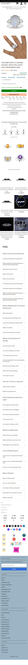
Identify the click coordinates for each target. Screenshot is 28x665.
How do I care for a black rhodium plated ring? (14, 462)
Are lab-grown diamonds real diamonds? (14, 259)
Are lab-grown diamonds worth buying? (14, 288)
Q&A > (2, 502)
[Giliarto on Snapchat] (5, 520)
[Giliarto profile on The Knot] (4, 551)
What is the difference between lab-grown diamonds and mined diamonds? (14, 264)
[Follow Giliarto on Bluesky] (14, 530)
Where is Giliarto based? (14, 478)
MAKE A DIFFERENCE (5, 626)
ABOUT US (3, 577)
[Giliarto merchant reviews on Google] (16, 545)
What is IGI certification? (14, 279)
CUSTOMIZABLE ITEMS (5, 591)
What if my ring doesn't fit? (14, 391)
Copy (24, 134)
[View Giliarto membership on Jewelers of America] (14, 536)
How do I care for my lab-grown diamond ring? (14, 456)
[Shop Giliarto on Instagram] (17, 530)
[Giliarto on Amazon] (18, 526)
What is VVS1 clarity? (14, 274)
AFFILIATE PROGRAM (5, 612)
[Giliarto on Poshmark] (21, 526)
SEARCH (3, 580)
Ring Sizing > (4, 507)
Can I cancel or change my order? (14, 424)
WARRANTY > (4, 512)
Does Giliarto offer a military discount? (14, 493)
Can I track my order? (14, 419)
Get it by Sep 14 (23, 74)
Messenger (5, 134)
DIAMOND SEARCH (5, 631)
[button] (25, 3)
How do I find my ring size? (14, 387)
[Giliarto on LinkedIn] (22, 520)
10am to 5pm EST (4, 652)
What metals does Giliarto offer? (14, 366)
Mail (23, 131)
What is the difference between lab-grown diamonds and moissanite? (14, 293)
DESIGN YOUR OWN (5, 622)
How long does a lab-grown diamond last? (14, 284)
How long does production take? (14, 405)
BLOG (2, 615)
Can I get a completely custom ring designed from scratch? (14, 360)
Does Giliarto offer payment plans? (14, 488)
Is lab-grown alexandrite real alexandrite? (14, 323)
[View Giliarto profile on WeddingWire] (4, 536)
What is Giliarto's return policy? (14, 435)
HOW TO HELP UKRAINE (5, 638)
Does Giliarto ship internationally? (14, 414)
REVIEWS (3, 617)
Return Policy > (4, 509)
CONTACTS (3, 635)
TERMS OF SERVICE (5, 600)
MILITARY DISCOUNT (5, 624)
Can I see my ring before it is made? (14, 351)
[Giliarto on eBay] (15, 526)
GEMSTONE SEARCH (5, 633)
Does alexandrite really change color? (14, 318)
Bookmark (17, 134)
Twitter (5, 131)
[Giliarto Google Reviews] (12, 526)
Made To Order (16, 74)
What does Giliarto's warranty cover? (14, 440)
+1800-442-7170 (4, 647)
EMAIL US (3, 645)
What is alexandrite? (14, 313)
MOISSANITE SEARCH (5, 628)
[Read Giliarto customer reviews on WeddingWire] (24, 536)
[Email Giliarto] (5, 522)
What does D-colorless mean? (14, 269)
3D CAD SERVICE (4, 603)
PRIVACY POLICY (4, 596)
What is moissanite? (14, 328)
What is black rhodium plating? (14, 371)
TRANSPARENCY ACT (5, 598)
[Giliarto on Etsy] (10, 526)
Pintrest (17, 131)
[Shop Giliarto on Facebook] (19, 530)
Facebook (11, 131)
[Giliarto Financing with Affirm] (11, 530)
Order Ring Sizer (11, 77)
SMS (11, 134)
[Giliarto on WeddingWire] (7, 526)
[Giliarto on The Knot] (4, 526)
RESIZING (3, 587)
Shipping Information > (6, 505)
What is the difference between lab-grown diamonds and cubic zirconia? (14, 299)
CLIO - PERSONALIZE (5, 619)
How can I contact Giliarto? (14, 483)
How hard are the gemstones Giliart (14, 332)
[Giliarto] (6, 3)
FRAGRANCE (3, 594)
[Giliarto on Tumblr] (13, 520)
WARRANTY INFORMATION (6, 584)
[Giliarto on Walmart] (24, 526)
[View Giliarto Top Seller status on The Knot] (24, 540)
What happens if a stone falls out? (14, 445)
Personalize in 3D (14, 94)
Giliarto (11, 656)
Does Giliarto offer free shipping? (14, 410)
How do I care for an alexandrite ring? (14, 467)
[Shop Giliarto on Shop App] (8, 530)
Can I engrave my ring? (14, 376)
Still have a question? (14, 497)
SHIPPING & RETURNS (5, 582)
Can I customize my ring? (14, 346)
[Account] (22, 3)
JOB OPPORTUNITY (4, 605)
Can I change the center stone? (14, 355)
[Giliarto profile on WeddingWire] (4, 545)
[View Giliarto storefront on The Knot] (14, 540)
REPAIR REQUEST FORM (5, 589)
